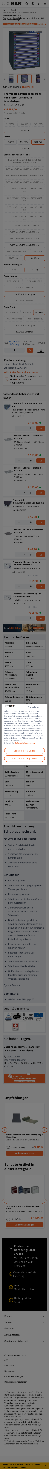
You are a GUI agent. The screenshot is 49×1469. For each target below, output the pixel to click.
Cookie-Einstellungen (24, 750)
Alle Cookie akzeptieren (24, 758)
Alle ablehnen (34, 707)
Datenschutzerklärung (25, 743)
